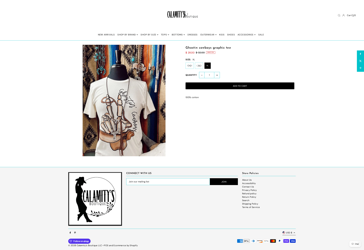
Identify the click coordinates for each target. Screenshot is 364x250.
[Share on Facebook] (360, 54)
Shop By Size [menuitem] (148, 34)
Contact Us (248, 186)
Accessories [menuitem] (245, 34)
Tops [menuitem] (164, 34)
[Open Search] (339, 15)
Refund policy (249, 193)
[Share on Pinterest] (360, 68)
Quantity (191, 75)
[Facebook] (70, 233)
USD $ (289, 232)
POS (106, 245)
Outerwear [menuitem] (207, 34)
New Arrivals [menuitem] (106, 34)
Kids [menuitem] (222, 34)
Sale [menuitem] (261, 34)
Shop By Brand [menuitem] (126, 34)
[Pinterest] (75, 233)
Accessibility (249, 183)
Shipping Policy (250, 203)
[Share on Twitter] (360, 61)
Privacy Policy (249, 190)
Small (189, 65)
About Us (247, 180)
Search (246, 200)
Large (199, 65)
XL (207, 65)
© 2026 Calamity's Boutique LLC (85, 245)
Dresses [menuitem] (192, 34)
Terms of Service (251, 207)
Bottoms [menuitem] (177, 34)
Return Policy (249, 197)
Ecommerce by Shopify (125, 245)
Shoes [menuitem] (231, 34)
